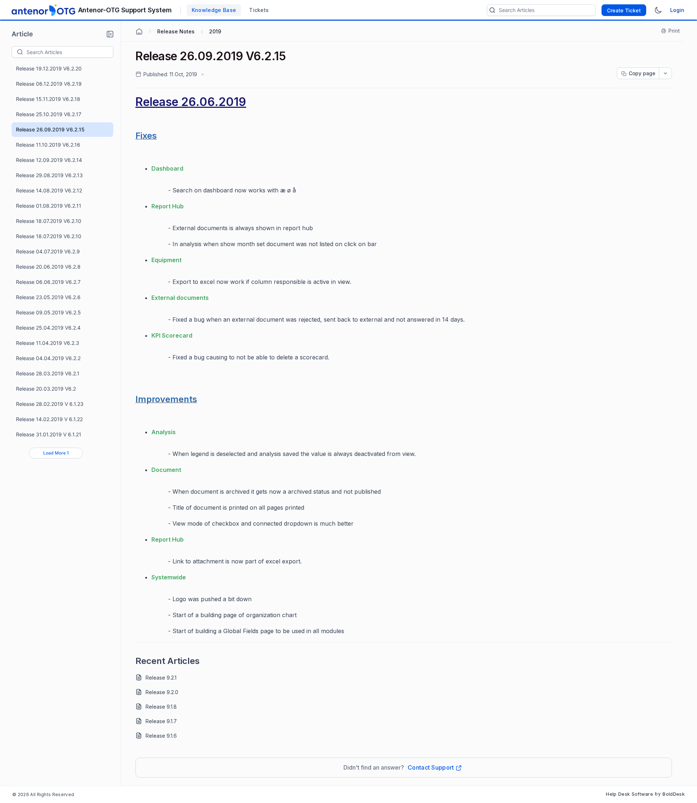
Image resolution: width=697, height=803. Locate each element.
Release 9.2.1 (161, 677)
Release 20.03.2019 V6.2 (46, 389)
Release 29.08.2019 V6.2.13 (49, 175)
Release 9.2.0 (162, 692)
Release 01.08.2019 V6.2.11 (48, 206)
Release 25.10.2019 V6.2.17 (48, 114)
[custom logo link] (43, 10)
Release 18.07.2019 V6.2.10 (48, 221)
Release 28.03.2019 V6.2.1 (48, 373)
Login (677, 10)
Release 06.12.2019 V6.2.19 (49, 84)
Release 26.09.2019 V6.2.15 (50, 129)
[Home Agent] (139, 31)
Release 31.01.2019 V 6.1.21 (48, 434)
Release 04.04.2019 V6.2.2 (48, 358)
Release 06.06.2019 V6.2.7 (48, 282)
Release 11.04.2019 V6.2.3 (47, 343)
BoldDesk (674, 794)
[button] (110, 34)
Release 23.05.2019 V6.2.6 (48, 297)
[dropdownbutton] (665, 73)
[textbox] (70, 51)
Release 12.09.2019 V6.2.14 (49, 160)
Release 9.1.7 (161, 721)
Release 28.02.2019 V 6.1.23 (49, 404)
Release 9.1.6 (161, 736)
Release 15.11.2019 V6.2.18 (48, 99)
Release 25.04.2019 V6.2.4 (48, 328)
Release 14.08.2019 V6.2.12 (49, 190)
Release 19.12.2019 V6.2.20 (49, 68)
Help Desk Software (629, 794)
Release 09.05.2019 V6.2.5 (48, 312)
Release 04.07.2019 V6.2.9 (48, 251)
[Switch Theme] (658, 10)
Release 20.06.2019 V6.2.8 (48, 267)
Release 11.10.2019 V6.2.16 (48, 145)
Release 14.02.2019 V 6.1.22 (49, 419)
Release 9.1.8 (161, 707)
